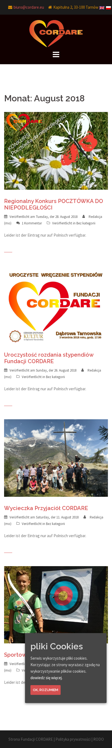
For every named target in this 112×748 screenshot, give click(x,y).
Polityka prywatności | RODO (79, 739)
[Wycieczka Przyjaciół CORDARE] (56, 457)
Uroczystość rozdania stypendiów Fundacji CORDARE (49, 358)
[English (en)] (102, 6)
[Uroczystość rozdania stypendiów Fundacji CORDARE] (56, 304)
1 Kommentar (32, 223)
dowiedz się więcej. (46, 677)
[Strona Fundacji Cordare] (56, 33)
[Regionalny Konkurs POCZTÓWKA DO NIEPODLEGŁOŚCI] (56, 150)
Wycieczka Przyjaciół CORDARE (46, 508)
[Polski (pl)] (108, 6)
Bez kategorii (85, 223)
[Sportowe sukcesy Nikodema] (56, 604)
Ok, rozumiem (45, 690)
